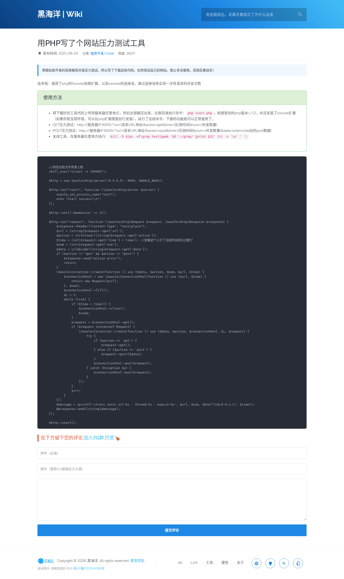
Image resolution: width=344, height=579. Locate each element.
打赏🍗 (112, 438)
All (180, 563)
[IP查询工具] (256, 563)
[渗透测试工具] (270, 563)
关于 (240, 563)
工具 (209, 563)
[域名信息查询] (284, 563)
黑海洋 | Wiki (59, 14)
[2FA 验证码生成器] (298, 563)
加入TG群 (94, 438)
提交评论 (172, 530)
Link (194, 563)
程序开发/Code (102, 53)
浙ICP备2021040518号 (89, 568)
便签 (224, 563)
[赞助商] (46, 561)
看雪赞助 (137, 561)
